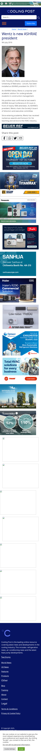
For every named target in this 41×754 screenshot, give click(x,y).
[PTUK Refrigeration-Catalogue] (18, 502)
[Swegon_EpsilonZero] (21, 449)
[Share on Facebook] (4, 138)
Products (5, 676)
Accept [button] (21, 749)
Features (5, 671)
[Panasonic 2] (18, 211)
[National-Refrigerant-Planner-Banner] (20, 3)
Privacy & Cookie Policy (10, 713)
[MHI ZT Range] (21, 317)
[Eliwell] (21, 529)
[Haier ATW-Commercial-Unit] (18, 290)
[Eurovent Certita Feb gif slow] (21, 476)
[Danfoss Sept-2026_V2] (21, 237)
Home (14, 29)
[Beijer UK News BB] (21, 126)
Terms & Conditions (9, 709)
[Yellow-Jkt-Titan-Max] (19, 184)
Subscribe (31, 23)
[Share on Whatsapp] (9, 138)
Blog (3, 686)
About (3, 694)
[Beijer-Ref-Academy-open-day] (21, 158)
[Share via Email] (20, 138)
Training (4, 690)
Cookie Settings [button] (10, 749)
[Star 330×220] (18, 423)
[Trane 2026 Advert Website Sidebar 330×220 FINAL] (21, 370)
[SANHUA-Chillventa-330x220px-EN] (18, 264)
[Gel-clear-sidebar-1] (18, 608)
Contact (4, 699)
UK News (5, 667)
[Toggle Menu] (4, 23)
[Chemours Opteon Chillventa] (21, 343)
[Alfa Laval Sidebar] (18, 396)
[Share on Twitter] (15, 138)
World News (22, 29)
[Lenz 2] (18, 582)
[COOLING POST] (18, 555)
